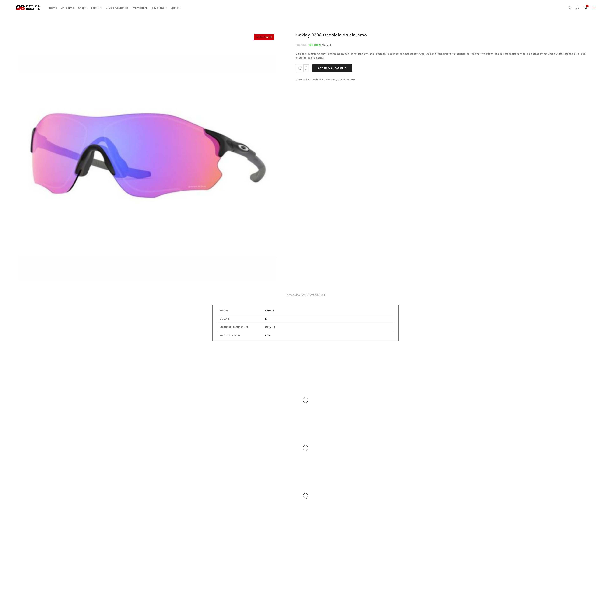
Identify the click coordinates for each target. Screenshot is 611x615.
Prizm (268, 335)
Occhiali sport (346, 79)
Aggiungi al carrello (332, 68)
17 (266, 318)
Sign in (577, 8)
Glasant (270, 327)
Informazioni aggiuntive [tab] (305, 295)
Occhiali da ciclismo (323, 79)
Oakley (269, 310)
